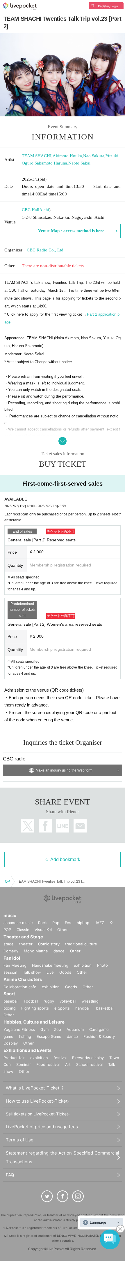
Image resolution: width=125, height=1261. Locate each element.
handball (82, 1008)
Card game (99, 1029)
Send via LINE (62, 825)
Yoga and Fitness (19, 1029)
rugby (49, 1001)
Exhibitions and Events (27, 1050)
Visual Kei (43, 929)
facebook (45, 825)
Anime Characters (22, 979)
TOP (6, 881)
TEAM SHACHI (36, 155)
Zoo (57, 1029)
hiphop (83, 922)
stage (8, 944)
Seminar (23, 1064)
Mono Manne (36, 951)
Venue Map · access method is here (71, 230)
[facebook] (62, 1196)
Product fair (14, 1057)
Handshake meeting (50, 965)
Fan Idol (11, 958)
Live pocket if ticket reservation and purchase (20, 6)
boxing (9, 1008)
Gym (44, 1029)
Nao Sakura (93, 155)
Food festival (48, 1064)
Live (50, 972)
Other (62, 929)
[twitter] (47, 1196)
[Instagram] (78, 1196)
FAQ (10, 1175)
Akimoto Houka (67, 155)
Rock (42, 922)
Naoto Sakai (79, 163)
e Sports (62, 1008)
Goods (65, 972)
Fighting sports (35, 1008)
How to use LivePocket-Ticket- (37, 1101)
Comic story (49, 944)
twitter (27, 825)
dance (59, 951)
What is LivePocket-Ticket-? (35, 1088)
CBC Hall (30, 209)
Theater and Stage (23, 937)
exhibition (83, 965)
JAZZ (99, 922)
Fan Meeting (14, 965)
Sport (9, 993)
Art (68, 1064)
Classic (23, 929)
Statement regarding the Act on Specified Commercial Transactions (62, 1157)
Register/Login (108, 6)
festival (60, 1057)
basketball (105, 1008)
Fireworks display (88, 1057)
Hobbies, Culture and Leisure (34, 1022)
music (9, 915)
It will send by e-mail (80, 825)
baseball (10, 1001)
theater (26, 944)
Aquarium (75, 1029)
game (8, 1036)
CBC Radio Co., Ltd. (46, 250)
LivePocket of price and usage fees (42, 1126)
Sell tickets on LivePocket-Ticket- (38, 1113)
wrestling (90, 1001)
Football (31, 1001)
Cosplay (10, 1043)
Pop (55, 922)
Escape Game (49, 1036)
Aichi (44, 209)
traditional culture (81, 944)
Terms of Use (19, 1140)
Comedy (10, 951)
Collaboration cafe (19, 986)
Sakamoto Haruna (51, 163)
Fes (68, 922)
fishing (25, 1036)
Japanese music (18, 922)
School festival (89, 1064)
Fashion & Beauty (99, 1036)
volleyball (68, 1001)
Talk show (32, 972)
